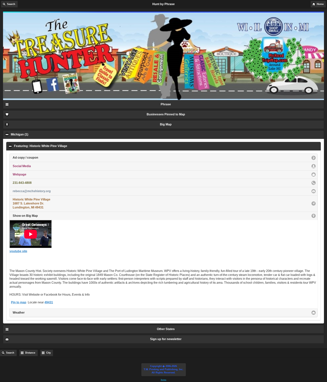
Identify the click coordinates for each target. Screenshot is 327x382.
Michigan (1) (38, 134)
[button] (163, 369)
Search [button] (11, 4)
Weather (19, 312)
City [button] (48, 352)
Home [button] (320, 4)
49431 (48, 302)
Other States (166, 329)
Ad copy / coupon (25, 157)
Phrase (166, 104)
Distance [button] (30, 352)
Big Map (166, 124)
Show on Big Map (25, 215)
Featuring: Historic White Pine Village (59, 146)
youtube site (18, 251)
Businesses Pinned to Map (166, 114)
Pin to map (18, 302)
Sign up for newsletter (165, 339)
